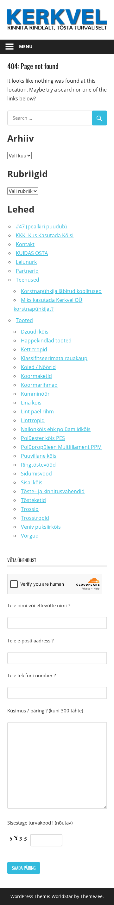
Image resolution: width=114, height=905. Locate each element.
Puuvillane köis (38, 455)
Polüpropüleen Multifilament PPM (61, 446)
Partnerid (27, 270)
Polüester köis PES (43, 438)
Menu (26, 46)
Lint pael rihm (37, 411)
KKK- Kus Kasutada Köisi (44, 235)
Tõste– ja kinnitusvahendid (53, 491)
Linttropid (33, 420)
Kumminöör (35, 393)
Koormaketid (36, 376)
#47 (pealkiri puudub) (41, 226)
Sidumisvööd (36, 473)
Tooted (24, 320)
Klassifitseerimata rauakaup (54, 358)
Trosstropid (35, 517)
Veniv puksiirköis (41, 526)
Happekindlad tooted (46, 340)
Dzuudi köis (34, 331)
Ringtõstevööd (38, 464)
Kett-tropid (34, 349)
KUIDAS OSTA (32, 253)
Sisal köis (31, 482)
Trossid (30, 509)
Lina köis (31, 402)
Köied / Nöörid (38, 367)
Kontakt (25, 244)
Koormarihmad (39, 384)
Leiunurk (26, 261)
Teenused (27, 279)
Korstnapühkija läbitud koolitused (61, 291)
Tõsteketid (33, 500)
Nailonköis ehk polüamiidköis (56, 429)
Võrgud (30, 535)
